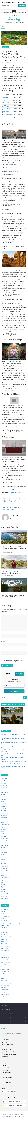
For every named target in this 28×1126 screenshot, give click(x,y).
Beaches (3, 911)
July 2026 (3, 780)
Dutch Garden (5, 102)
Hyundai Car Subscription (8, 1052)
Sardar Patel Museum (7, 114)
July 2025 (3, 801)
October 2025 (4, 794)
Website (3, 650)
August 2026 (4, 778)
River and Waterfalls (5, 962)
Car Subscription (5, 916)
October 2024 (4, 822)
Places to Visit (4, 955)
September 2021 (5, 850)
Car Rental (3, 914)
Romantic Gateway (5, 967)
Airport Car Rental (6, 1047)
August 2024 (4, 827)
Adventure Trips (4, 909)
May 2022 (3, 831)
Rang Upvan (5, 116)
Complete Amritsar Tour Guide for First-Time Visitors (13, 764)
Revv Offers (4, 1056)
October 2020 (4, 875)
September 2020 (5, 877)
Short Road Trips (5, 971)
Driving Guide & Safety (6, 920)
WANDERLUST (4, 990)
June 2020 (3, 884)
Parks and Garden (5, 950)
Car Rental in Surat (13, 171)
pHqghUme (14, 62)
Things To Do (4, 976)
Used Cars (3, 987)
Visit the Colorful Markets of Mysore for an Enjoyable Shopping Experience (13, 500)
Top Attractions (4, 978)
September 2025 (5, 797)
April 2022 (3, 834)
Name (3, 633)
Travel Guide (4, 980)
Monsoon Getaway (5, 946)
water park (3, 992)
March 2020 (3, 891)
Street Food (3, 973)
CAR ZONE (3, 918)
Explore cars (14, 691)
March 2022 (3, 836)
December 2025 (4, 790)
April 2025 (3, 808)
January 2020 (4, 896)
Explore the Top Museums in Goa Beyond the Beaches (14, 761)
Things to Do (4, 1070)
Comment (3, 614)
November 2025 (4, 792)
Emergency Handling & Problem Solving (10, 923)
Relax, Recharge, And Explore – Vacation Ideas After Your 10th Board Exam (14, 572)
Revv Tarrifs (4, 1059)
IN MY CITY (3, 941)
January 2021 (4, 868)
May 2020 (3, 887)
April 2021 (3, 861)
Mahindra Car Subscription (8, 1054)
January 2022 (4, 840)
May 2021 (3, 859)
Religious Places (5, 957)
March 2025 (3, 810)
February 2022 (4, 838)
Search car (22, 5)
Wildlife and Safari (5, 997)
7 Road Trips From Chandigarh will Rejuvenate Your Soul (11, 508)
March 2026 (3, 783)
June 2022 (3, 829)
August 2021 (4, 852)
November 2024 (4, 820)
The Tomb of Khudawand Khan (6, 106)
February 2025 (4, 813)
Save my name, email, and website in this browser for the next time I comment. (12, 661)
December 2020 (4, 870)
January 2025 (4, 815)
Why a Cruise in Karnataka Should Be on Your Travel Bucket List (14, 596)
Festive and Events (5, 925)
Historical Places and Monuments (9, 937)
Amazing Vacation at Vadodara (16, 492)
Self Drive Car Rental (7, 1044)
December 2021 (4, 843)
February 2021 (4, 866)
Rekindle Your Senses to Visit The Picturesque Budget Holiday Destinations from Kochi (14, 548)
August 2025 (4, 799)
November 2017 (4, 898)
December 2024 (4, 817)
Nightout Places (4, 948)
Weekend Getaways (5, 994)
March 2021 (3, 864)
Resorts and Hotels (5, 960)
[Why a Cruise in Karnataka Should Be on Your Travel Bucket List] (14, 585)
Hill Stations (3, 934)
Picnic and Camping (5, 953)
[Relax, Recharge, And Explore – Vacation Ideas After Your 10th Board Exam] (14, 561)
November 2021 (4, 845)
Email (3, 641)
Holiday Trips (5, 47)
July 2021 (3, 854)
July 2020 (3, 882)
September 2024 (5, 824)
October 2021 (4, 847)
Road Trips (3, 964)
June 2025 (3, 804)
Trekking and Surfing (6, 983)
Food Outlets (4, 927)
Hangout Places (4, 932)
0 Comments (21, 62)
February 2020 (4, 893)
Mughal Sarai (5, 100)
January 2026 (4, 787)
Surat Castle (5, 97)
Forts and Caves (5, 930)
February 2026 (4, 785)
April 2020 (3, 889)
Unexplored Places (5, 985)
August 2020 (4, 880)
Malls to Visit (4, 943)
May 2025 (3, 806)
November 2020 (4, 873)
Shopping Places (5, 969)
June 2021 (3, 857)
